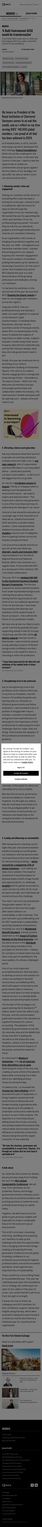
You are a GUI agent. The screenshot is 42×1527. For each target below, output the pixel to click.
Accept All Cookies (21, 773)
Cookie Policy (27, 762)
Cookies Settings (21, 779)
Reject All (21, 767)
